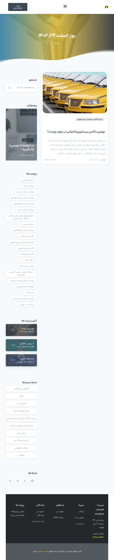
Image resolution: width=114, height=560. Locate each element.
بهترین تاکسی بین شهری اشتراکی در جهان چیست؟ (76, 132)
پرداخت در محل (27, 304)
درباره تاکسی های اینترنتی (21, 425)
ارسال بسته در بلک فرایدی (22, 197)
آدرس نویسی (28, 180)
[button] (65, 6)
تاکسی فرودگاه (27, 254)
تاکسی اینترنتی (27, 236)
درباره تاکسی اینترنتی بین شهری (21, 418)
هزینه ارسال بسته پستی (23, 298)
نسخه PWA (59, 517)
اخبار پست (21, 403)
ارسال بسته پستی (26, 209)
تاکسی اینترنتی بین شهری (22, 242)
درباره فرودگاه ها (21, 440)
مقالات (21, 455)
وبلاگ (81, 511)
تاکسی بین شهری (26, 248)
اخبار (21, 396)
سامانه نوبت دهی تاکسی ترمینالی (21, 273)
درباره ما (80, 523)
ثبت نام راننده (38, 521)
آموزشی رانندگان (21, 388)
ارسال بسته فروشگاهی (24, 203)
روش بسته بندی (26, 266)
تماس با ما (79, 517)
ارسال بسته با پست (25, 191)
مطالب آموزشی (21, 448)
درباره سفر (29, 260)
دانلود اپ (60, 511)
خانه (57, 43)
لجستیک (30, 292)
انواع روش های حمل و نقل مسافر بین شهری (21, 217)
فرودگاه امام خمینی (25, 286)
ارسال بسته (29, 186)
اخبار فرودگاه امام (21, 411)
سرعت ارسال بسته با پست (22, 280)
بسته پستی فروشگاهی (23, 230)
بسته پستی (28, 224)
